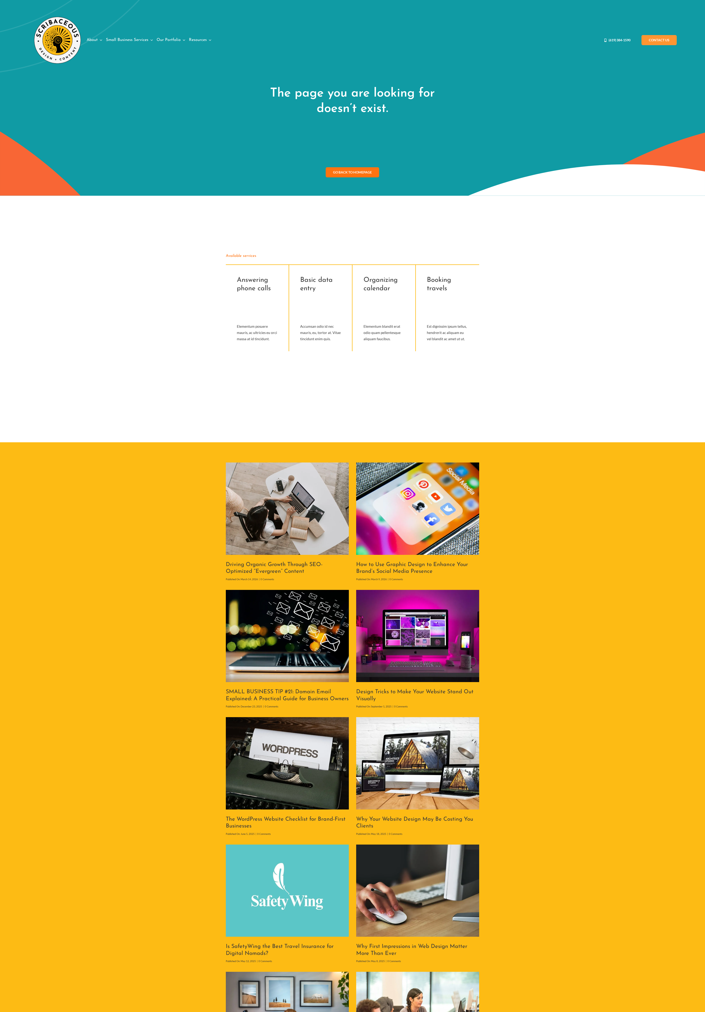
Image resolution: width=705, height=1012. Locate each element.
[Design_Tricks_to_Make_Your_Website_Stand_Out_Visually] (417, 592)
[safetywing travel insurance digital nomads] (287, 846)
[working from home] (287, 973)
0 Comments (267, 579)
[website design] (417, 719)
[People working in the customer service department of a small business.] (417, 973)
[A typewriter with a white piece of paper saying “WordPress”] (287, 719)
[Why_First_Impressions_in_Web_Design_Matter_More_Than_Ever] (417, 846)
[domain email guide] (287, 592)
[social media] (417, 464)
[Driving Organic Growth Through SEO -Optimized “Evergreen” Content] (287, 464)
